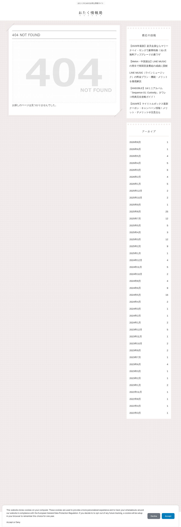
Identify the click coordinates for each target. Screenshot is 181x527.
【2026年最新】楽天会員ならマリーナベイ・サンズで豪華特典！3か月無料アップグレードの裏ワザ (148, 50)
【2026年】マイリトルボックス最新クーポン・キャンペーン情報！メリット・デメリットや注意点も (148, 108)
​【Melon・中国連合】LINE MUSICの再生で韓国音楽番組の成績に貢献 (148, 63)
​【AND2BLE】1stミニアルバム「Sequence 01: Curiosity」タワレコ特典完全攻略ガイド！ (147, 92)
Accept (168, 516)
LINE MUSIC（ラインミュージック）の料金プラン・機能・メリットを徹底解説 (148, 77)
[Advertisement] (86, 468)
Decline (154, 516)
